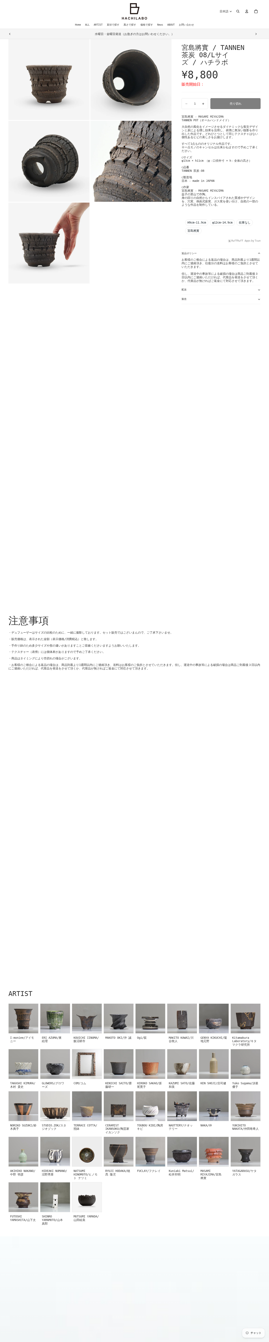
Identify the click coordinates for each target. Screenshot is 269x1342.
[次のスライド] (256, 34)
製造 (184, 299)
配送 (184, 289)
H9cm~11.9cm (196, 222)
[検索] (238, 11)
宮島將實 (193, 230)
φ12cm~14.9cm (222, 222)
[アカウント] (246, 11)
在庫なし (245, 222)
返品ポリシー (189, 253)
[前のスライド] (10, 34)
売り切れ (235, 103)
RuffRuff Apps (241, 240)
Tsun (258, 240)
